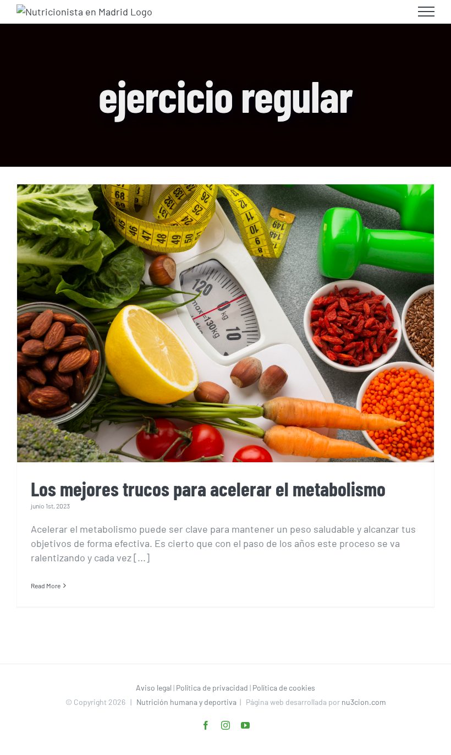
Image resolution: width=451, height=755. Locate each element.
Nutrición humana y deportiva (186, 702)
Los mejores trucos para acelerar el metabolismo (208, 488)
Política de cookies (283, 687)
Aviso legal (154, 687)
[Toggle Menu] (426, 12)
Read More (46, 585)
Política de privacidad (212, 687)
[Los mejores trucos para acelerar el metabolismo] (225, 323)
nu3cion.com (364, 702)
